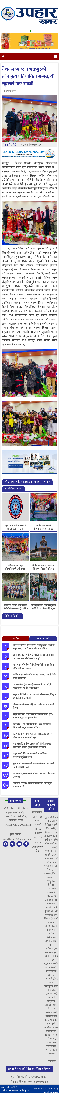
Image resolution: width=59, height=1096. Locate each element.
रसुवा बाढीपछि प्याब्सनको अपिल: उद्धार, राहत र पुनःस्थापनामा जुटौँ (15, 527)
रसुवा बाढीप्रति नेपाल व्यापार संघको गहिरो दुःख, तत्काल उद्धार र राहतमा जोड (33, 716)
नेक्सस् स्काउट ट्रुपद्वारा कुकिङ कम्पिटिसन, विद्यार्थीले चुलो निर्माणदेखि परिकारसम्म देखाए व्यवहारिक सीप (43, 607)
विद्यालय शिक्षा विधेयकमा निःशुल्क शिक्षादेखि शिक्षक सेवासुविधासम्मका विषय (32, 726)
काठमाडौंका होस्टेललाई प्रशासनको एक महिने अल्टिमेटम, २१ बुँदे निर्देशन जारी (32, 686)
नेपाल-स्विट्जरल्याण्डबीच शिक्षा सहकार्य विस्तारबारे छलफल (34, 775)
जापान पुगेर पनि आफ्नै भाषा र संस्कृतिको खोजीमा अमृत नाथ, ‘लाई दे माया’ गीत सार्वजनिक (34, 647)
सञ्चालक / (37, 831)
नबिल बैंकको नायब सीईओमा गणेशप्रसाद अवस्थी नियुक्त (33, 706)
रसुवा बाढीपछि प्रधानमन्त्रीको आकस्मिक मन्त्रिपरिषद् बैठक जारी (30, 755)
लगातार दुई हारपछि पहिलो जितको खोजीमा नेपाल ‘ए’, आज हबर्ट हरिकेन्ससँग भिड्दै (34, 657)
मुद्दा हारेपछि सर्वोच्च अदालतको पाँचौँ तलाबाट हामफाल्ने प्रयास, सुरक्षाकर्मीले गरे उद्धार (32, 745)
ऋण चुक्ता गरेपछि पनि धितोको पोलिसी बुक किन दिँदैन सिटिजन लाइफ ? (33, 666)
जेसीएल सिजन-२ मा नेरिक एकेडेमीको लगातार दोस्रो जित (15, 607)
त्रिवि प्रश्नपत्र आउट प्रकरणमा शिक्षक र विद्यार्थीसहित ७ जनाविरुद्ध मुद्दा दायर (43, 567)
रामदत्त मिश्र (37, 838)
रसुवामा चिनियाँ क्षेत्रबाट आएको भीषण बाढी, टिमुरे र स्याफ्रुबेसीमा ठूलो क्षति (34, 696)
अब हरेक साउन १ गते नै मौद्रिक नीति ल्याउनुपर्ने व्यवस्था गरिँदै (32, 785)
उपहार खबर (11, 91)
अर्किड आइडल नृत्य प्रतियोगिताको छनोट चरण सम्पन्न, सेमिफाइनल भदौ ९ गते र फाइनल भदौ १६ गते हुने (15, 567)
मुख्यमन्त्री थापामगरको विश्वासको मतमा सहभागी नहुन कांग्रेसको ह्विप (33, 765)
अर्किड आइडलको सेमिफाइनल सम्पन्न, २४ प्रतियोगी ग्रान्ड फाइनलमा (43, 527)
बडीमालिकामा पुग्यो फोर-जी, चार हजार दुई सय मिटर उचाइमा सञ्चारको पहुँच (33, 736)
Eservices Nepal (50, 1092)
